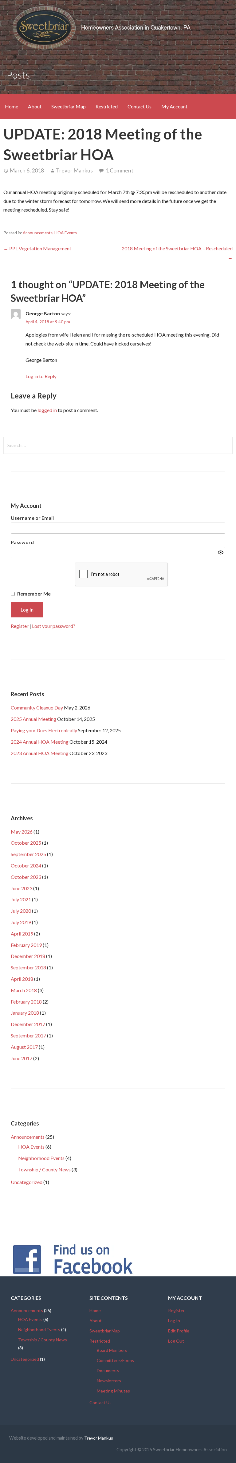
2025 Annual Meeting (33, 719)
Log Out (176, 1341)
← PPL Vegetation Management (37, 248)
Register (20, 626)
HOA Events (65, 232)
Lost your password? (53, 626)
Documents (108, 1370)
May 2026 (22, 832)
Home (11, 106)
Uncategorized (26, 1182)
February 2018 (26, 1001)
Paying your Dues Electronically (44, 730)
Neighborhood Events (41, 1158)
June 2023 (21, 888)
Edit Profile (178, 1330)
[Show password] (220, 552)
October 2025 (26, 843)
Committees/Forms (115, 1360)
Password (22, 542)
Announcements (38, 232)
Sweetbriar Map (68, 106)
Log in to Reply (41, 376)
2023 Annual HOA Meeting (40, 753)
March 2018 (24, 990)
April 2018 (22, 979)
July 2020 (21, 911)
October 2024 (26, 865)
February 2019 (26, 945)
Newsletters (109, 1380)
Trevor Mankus (74, 170)
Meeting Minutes (113, 1390)
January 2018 (25, 1013)
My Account (174, 106)
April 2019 (22, 933)
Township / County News (44, 1169)
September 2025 (28, 854)
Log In (174, 1320)
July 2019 (21, 922)
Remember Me (34, 593)
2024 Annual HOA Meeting (40, 742)
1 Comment (119, 170)
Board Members (112, 1350)
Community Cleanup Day (37, 707)
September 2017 (28, 1035)
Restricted (107, 106)
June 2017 (21, 1058)
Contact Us (139, 106)
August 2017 (24, 1047)
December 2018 (28, 956)
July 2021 (21, 899)
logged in (47, 410)
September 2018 (28, 967)
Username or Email (32, 518)
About (34, 106)
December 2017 (28, 1024)
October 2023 (26, 877)
